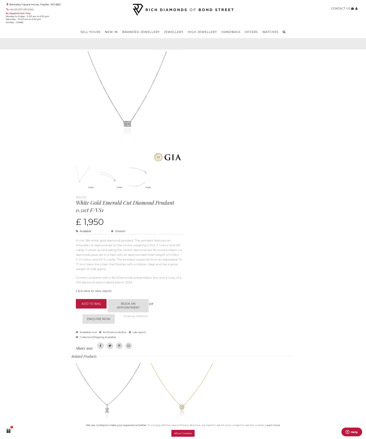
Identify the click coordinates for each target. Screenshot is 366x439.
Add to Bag (91, 303)
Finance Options (135, 316)
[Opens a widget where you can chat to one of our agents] (351, 432)
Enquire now (98, 319)
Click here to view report (94, 291)
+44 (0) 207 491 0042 (21, 9)
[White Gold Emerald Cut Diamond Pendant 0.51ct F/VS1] (127, 54)
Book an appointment (128, 305)
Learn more (273, 425)
